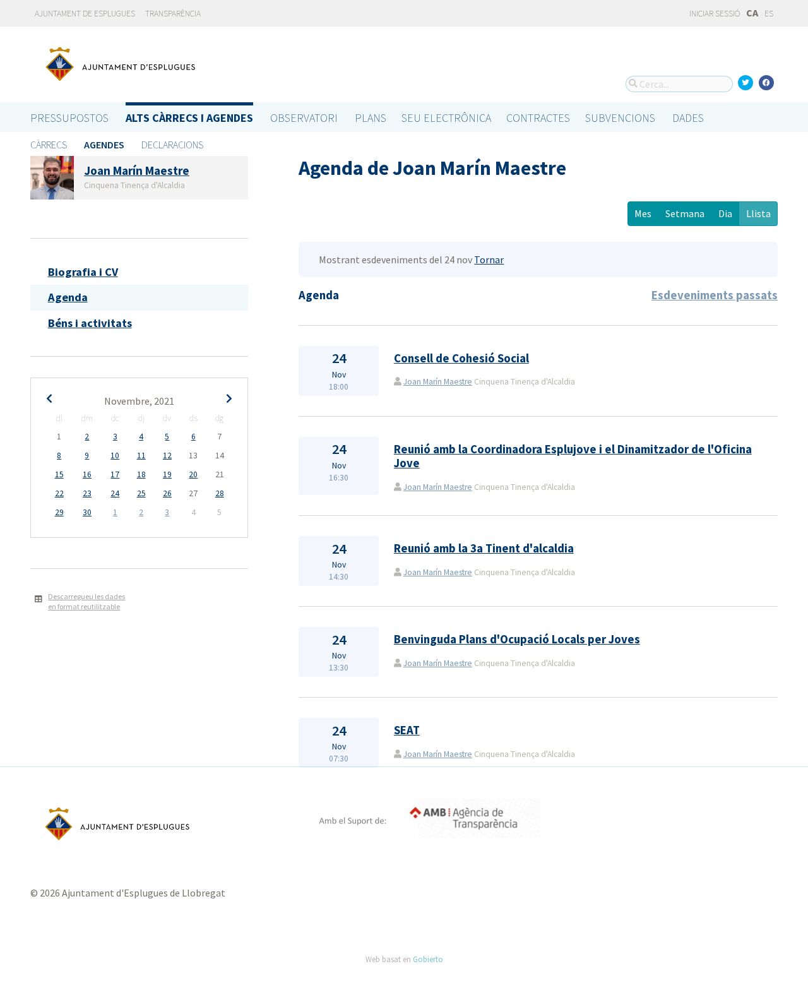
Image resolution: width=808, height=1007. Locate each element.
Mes (642, 213)
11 (141, 455)
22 (59, 493)
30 (87, 512)
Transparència (173, 13)
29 (59, 512)
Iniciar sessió (713, 13)
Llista (758, 213)
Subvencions (620, 117)
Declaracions (172, 144)
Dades (688, 117)
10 (114, 455)
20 (193, 474)
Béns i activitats (90, 323)
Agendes (104, 144)
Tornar (489, 259)
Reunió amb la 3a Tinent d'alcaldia (484, 548)
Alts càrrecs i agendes (189, 117)
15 (59, 474)
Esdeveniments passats (714, 295)
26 (167, 493)
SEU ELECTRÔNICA (446, 117)
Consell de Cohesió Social (461, 358)
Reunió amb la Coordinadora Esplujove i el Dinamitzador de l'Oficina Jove (573, 456)
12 (167, 455)
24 (114, 493)
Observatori (304, 117)
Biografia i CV (83, 272)
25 (141, 493)
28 (219, 493)
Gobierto (428, 959)
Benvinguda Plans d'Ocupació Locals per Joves (517, 639)
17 (114, 474)
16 (87, 474)
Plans (370, 117)
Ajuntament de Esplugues (85, 13)
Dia (725, 213)
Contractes (538, 117)
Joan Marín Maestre (437, 381)
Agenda (68, 297)
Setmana (684, 213)
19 (167, 474)
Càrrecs (48, 144)
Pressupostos (69, 117)
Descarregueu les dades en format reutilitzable (86, 602)
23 (87, 493)
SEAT (407, 730)
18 (141, 474)
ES (768, 13)
